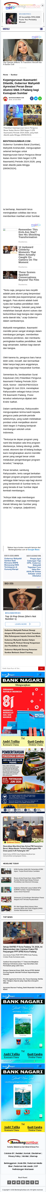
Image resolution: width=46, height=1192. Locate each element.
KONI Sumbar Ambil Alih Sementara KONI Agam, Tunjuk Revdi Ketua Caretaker (28, 870)
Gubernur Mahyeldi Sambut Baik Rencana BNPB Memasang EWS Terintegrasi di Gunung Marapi (13, 563)
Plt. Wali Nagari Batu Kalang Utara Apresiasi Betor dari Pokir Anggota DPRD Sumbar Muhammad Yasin (28, 908)
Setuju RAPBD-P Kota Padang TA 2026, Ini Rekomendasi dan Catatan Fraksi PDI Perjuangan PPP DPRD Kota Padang (22, 949)
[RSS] (37, 1182)
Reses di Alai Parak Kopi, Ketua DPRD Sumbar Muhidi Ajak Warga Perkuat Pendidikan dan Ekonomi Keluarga (27, 880)
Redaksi (19, 1153)
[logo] (23, 1144)
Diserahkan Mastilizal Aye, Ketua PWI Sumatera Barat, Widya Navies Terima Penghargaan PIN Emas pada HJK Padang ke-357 (22, 848)
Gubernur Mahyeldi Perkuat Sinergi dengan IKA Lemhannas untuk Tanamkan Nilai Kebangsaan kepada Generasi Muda (23, 633)
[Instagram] (23, 1182)
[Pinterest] (18, 1182)
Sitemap (34, 1156)
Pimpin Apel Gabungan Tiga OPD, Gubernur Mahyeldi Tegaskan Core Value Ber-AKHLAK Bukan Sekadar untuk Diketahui (33, 567)
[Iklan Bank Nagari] (23, 1062)
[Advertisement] (22, 187)
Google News (33, 550)
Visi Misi (25, 1156)
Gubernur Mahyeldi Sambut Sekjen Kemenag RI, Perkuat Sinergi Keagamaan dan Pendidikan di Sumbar (22, 643)
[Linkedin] (28, 1182)
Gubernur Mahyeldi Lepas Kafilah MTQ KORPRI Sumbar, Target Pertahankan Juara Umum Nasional (27, 890)
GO (41, 668)
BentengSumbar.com (22, 1190)
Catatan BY (9, 1153)
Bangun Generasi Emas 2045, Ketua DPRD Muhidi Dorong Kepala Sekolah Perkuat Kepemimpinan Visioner (21, 972)
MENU (6, 29)
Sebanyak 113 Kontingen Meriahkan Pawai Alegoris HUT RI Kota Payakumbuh (29, 898)
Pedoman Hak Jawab (23, 1166)
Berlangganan (10, 1163)
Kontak (27, 1153)
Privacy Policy (14, 1156)
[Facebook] (9, 1182)
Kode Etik (22, 1163)
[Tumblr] (32, 1182)
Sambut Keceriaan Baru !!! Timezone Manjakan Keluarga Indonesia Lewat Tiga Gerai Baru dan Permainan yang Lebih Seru (20, 964)
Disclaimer (36, 1153)
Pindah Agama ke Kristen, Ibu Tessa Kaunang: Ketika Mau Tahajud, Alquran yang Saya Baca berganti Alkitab (23, 981)
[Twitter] (14, 1182)
